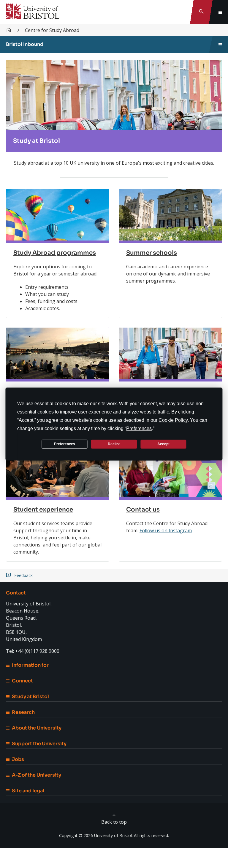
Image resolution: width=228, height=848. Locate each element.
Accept (163, 444)
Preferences (64, 444)
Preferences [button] (139, 428)
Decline (114, 444)
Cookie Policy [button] (173, 419)
